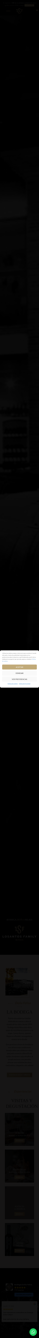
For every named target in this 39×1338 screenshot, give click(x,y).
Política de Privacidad (24, 683)
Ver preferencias (19, 679)
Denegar (19, 673)
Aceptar (19, 667)
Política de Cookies (13, 683)
